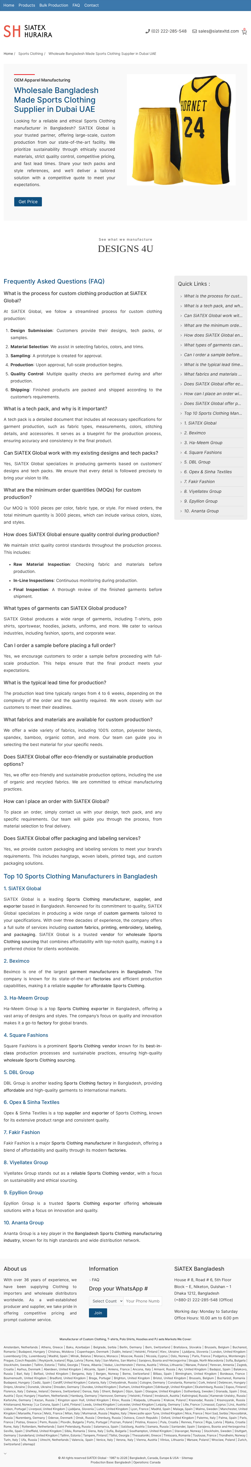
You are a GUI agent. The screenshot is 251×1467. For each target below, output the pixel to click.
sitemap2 (29, 1444)
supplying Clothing (49, 1286)
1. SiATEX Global (200, 423)
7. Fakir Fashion (199, 481)
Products (27, 5)
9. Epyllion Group (200, 501)
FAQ (76, 5)
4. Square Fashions (203, 452)
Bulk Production (53, 5)
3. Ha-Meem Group (203, 442)
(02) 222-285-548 (169, 31)
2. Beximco (195, 432)
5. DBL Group (197, 462)
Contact (91, 5)
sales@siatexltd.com (218, 31)
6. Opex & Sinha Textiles (208, 471)
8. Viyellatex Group (202, 491)
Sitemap (187, 1458)
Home (8, 5)
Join (98, 1312)
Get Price (28, 201)
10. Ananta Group (201, 511)
